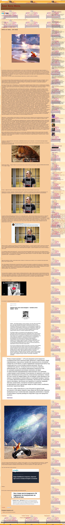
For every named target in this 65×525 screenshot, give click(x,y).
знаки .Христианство (59, 217)
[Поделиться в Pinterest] (10, 507)
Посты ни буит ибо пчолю (57, 173)
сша (58, 230)
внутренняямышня (62, 214)
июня (54, 171)
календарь (62, 219)
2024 (53, 156)
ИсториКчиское (62, 218)
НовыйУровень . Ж (54, 224)
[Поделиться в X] (9, 507)
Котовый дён (55, 180)
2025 (53, 155)
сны (64, 229)
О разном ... (53, 122)
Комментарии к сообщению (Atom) (12, 520)
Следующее (4, 515)
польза (62, 226)
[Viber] (8, 13)
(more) (53, 15)
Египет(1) (53, 216)
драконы (59, 215)
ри (56, 228)
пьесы (62, 227)
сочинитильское (55, 230)
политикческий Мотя (55, 226)
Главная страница (4, 23)
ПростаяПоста (55, 185)
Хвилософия (54, 233)
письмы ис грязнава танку (57, 194)
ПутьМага (59, 227)
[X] (7, 13)
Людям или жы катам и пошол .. (58, 172)
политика (61, 225)
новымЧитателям (61, 224)
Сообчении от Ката (4, 24)
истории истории (54, 218)
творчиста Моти (62, 230)
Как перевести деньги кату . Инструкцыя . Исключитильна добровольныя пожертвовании (14, 19)
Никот (62, 223)
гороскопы (54, 215)
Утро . (52, 131)
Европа (63, 215)
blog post (57, 13)
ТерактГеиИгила (55, 231)
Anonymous (53, 13)
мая (54, 199)
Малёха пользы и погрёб (57, 183)
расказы (53, 228)
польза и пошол (54, 127)
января (54, 204)
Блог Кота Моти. (11, 5)
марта (54, 202)
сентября (54, 167)
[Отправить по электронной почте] (7, 507)
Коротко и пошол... (56, 184)
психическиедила (54, 227)
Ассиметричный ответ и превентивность (57, 118)
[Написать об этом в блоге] (8, 507)
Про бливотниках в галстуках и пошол (58, 190)
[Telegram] (5, 13)
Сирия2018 (61, 229)
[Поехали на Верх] (63, 524)
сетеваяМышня (55, 229)
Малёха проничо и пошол (57, 195)
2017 (53, 207)
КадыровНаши (56, 219)
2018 (53, 206)
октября (54, 166)
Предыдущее (47, 515)
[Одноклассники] (4, 13)
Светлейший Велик (61, 228)
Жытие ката (56, 216)
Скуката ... (53, 136)
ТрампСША (61, 231)
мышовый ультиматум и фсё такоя (58, 179)
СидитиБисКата (55, 178)
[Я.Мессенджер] (2, 13)
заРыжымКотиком (61, 216)
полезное (54, 225)
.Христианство (56, 213)
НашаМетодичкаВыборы (55, 223)
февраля (54, 203)
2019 (53, 162)
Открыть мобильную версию (25, 517)
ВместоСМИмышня (54, 214)
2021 (53, 160)
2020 (53, 161)
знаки (52, 217)
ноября (54, 165)
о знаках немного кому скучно (57, 189)
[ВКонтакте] (3, 13)
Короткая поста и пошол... (57, 188)
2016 (53, 208)
